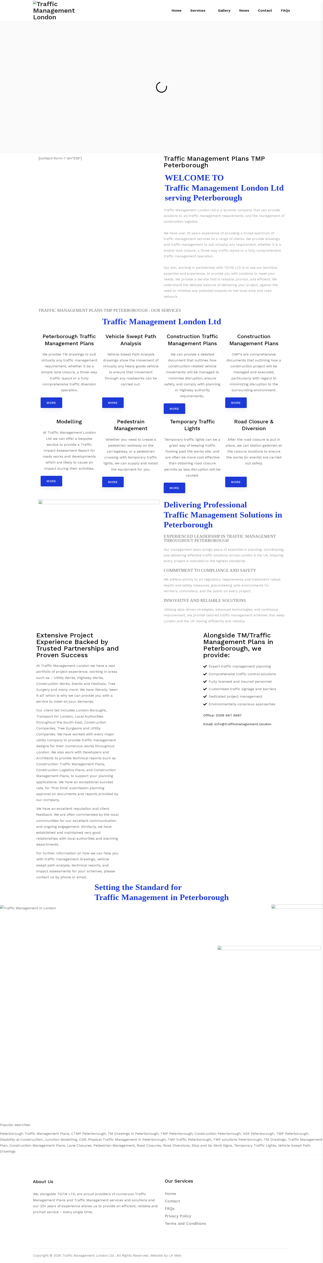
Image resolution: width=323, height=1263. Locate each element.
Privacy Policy (178, 1216)
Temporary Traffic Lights (255, 1145)
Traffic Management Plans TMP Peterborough (214, 162)
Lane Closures (79, 1145)
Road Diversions (176, 1145)
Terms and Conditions (185, 1223)
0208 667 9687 (229, 715)
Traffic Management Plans (46, 1133)
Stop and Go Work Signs (212, 1145)
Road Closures (149, 1145)
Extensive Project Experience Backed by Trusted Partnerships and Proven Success (77, 645)
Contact (172, 1201)
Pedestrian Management (114, 1145)
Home (170, 1193)
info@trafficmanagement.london (242, 724)
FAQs (169, 1208)
